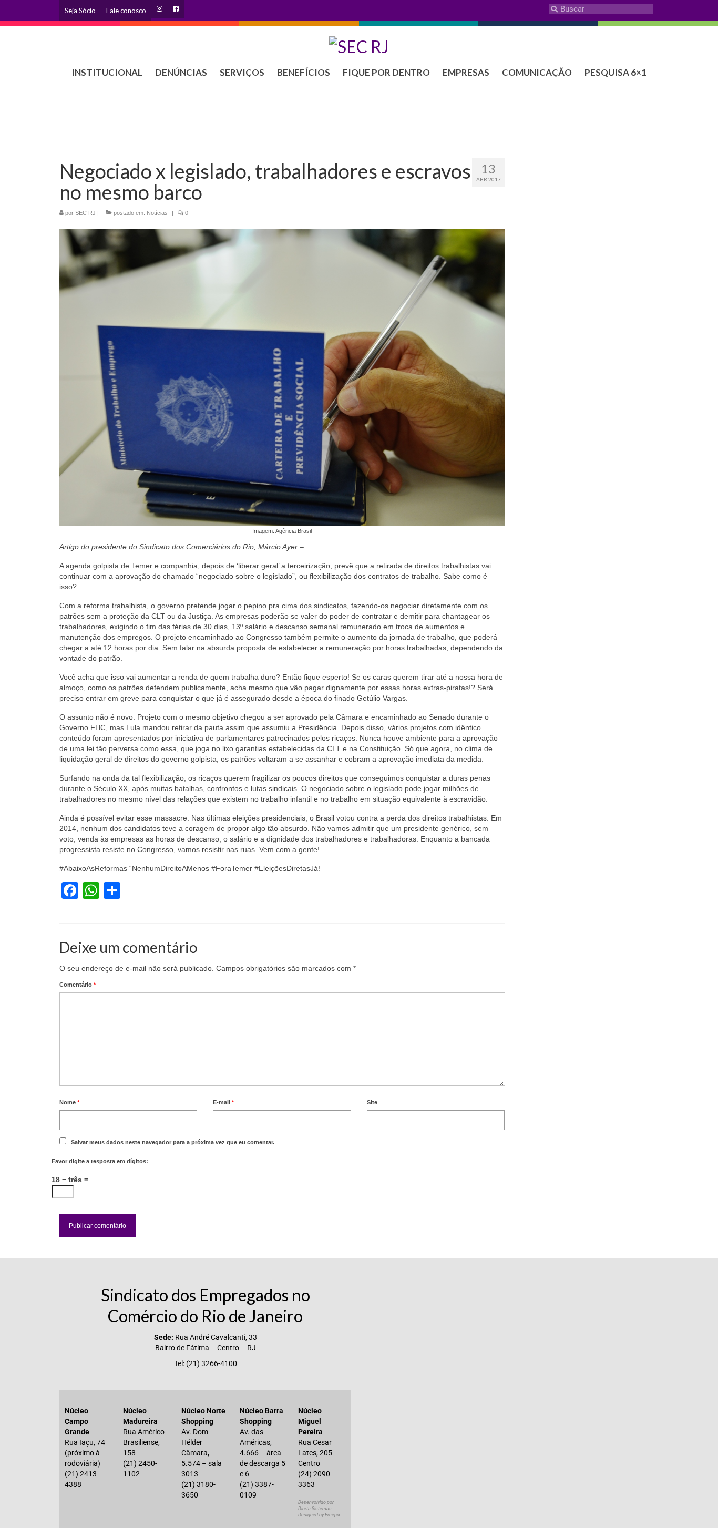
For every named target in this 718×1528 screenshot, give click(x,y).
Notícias (157, 213)
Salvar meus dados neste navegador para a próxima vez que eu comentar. (172, 1142)
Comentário (77, 984)
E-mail (223, 1102)
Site (372, 1102)
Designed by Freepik (319, 1514)
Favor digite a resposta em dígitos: (100, 1161)
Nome (69, 1102)
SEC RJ (85, 213)
